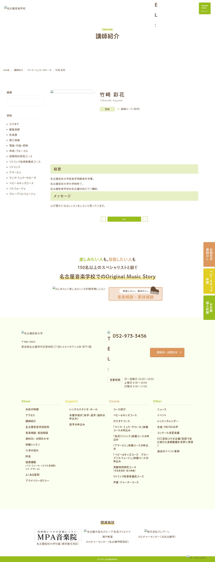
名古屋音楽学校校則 (37, 427)
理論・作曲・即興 (18, 145)
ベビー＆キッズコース (21, 183)
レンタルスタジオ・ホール (83, 409)
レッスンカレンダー (167, 421)
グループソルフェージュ (22, 193)
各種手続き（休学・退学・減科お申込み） (87, 416)
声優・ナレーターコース (126, 482)
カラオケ (14, 124)
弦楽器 (13, 134)
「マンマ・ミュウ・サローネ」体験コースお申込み (130, 428)
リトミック (14, 167)
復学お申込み (77, 424)
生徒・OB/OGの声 (167, 427)
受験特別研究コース (20, 156)
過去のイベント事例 (168, 451)
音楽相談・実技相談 (37, 432)
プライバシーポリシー (37, 480)
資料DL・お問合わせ (37, 438)
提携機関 (41, 465)
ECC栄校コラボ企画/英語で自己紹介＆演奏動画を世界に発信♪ (175, 442)
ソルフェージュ (17, 188)
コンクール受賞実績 (168, 432)
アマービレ (15, 172)
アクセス (30, 415)
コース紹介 (119, 409)
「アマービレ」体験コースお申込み (130, 446)
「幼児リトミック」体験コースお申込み (131, 437)
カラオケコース (121, 421)
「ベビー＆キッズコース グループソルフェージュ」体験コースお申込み (131, 458)
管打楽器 (14, 140)
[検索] (40, 102)
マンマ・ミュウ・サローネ (22, 177)
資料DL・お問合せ (167, 352)
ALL (124, 219)
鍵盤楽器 (14, 129)
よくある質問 (32, 474)
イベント (161, 415)
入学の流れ (32, 450)
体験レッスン (33, 444)
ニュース (162, 409)
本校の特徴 (32, 409)
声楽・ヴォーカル (18, 151)
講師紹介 (31, 421)
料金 (28, 456)
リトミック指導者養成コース (25, 161)
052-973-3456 (130, 336)
